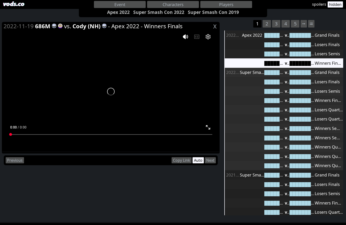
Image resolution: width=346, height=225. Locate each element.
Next (210, 160)
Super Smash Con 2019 (213, 12)
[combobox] (120, 4)
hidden (335, 4)
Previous (15, 160)
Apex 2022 (118, 12)
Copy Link (181, 160)
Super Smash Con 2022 (158, 12)
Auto (198, 160)
